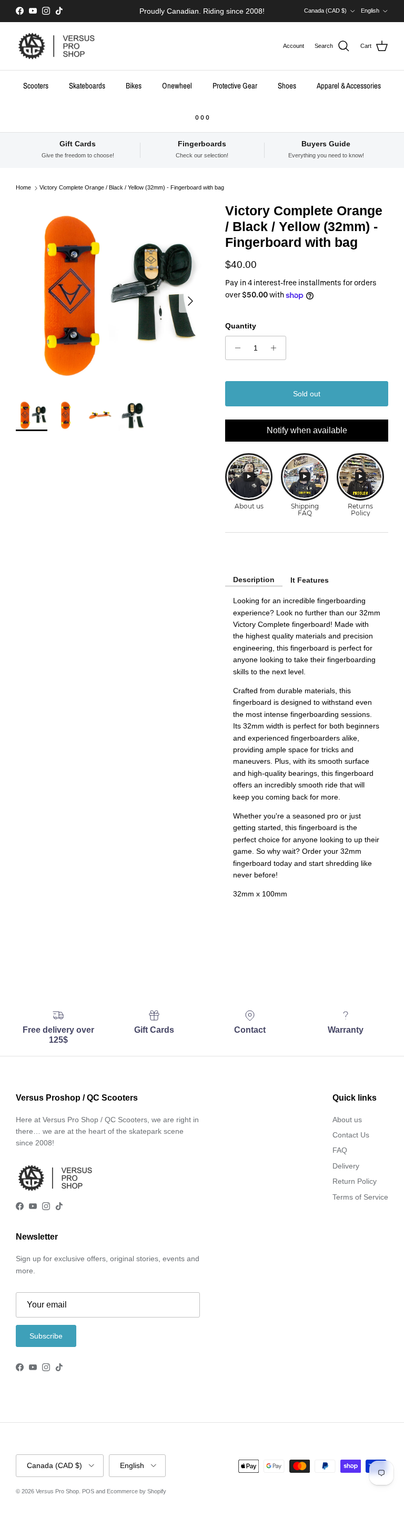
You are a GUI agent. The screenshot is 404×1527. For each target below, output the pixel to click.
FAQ (339, 1150)
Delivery (345, 1166)
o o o (202, 116)
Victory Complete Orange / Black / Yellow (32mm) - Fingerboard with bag (131, 188)
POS (88, 1491)
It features (309, 580)
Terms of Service (360, 1197)
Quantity (240, 326)
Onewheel (177, 85)
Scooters (35, 85)
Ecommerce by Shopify (136, 1491)
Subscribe (46, 1336)
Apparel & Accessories (349, 85)
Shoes (287, 85)
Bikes (134, 85)
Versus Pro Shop (57, 1491)
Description (254, 579)
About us (347, 1119)
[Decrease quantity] (235, 348)
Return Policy (354, 1181)
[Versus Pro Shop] (56, 46)
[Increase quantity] (276, 348)
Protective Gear (235, 85)
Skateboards (87, 85)
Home (23, 188)
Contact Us (350, 1135)
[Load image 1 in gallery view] (109, 296)
